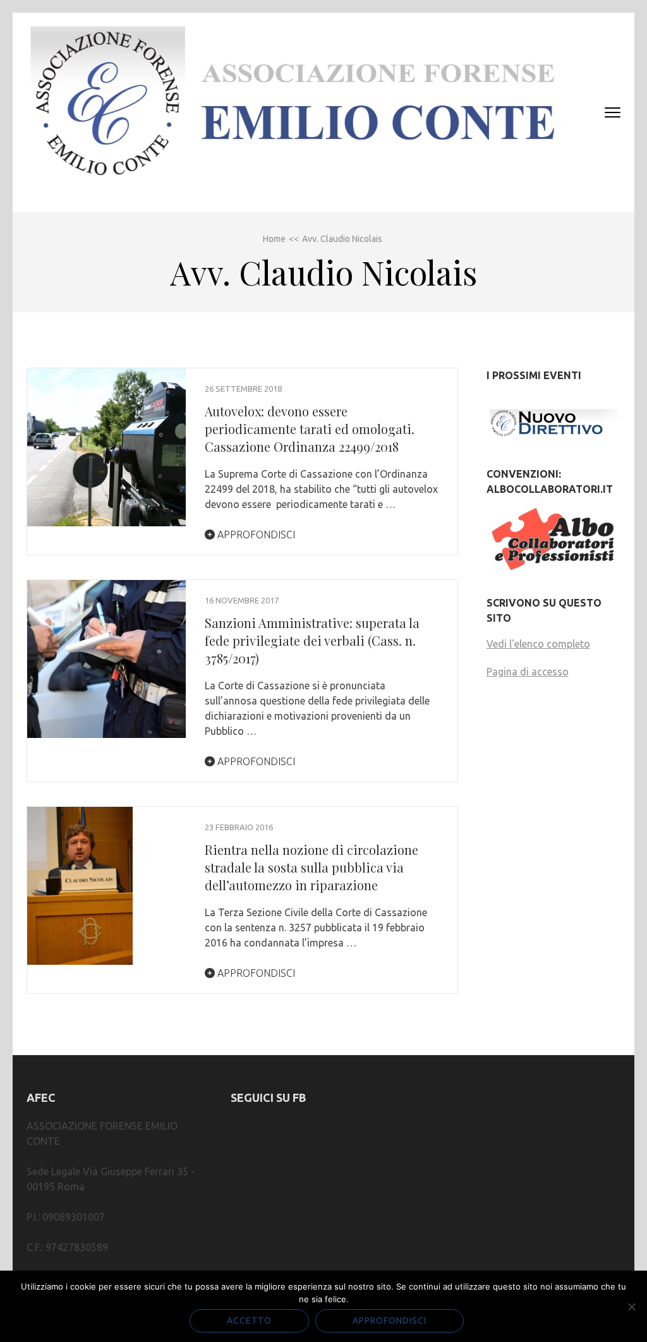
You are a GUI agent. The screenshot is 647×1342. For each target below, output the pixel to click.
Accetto (249, 1320)
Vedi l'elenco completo (538, 644)
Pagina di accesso (528, 671)
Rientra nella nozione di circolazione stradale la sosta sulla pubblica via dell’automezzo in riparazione (311, 867)
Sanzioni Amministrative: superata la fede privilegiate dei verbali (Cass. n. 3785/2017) (312, 640)
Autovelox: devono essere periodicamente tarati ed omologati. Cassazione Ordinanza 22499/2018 (309, 428)
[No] (631, 1306)
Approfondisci (255, 534)
